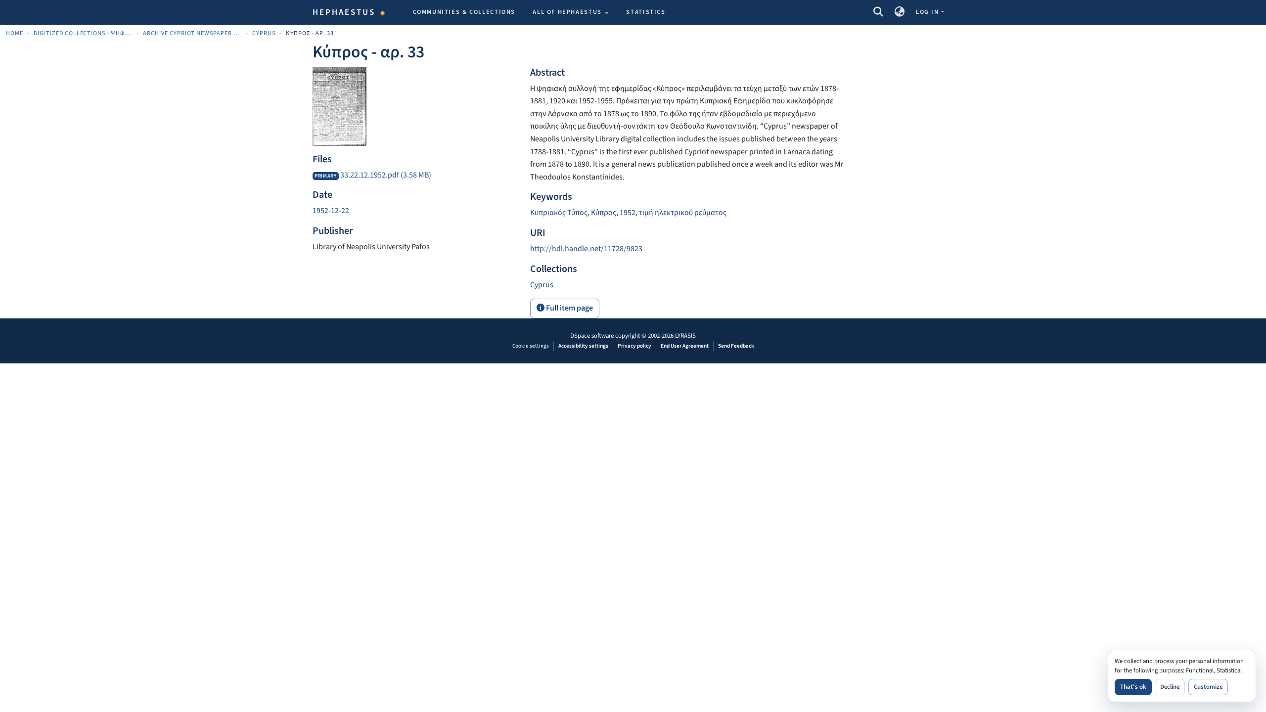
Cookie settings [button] (530, 346)
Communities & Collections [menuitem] (464, 11)
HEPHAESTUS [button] (344, 12)
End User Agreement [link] (685, 346)
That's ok (1133, 686)
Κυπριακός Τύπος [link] (559, 212)
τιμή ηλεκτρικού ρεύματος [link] (682, 212)
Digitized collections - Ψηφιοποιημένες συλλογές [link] (83, 33)
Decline (1169, 686)
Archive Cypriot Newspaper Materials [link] (192, 33)
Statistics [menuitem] (645, 11)
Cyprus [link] (263, 33)
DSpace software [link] (592, 335)
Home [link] (14, 33)
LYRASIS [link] (685, 335)
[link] (415, 175)
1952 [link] (627, 212)
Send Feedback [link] (736, 346)
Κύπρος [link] (603, 212)
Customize (1208, 686)
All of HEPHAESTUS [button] (567, 11)
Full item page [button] (568, 308)
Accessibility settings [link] (583, 346)
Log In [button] (928, 11)
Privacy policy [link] (634, 346)
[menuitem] (571, 12)
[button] (878, 12)
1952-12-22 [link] (331, 210)
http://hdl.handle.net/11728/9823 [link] (586, 248)
